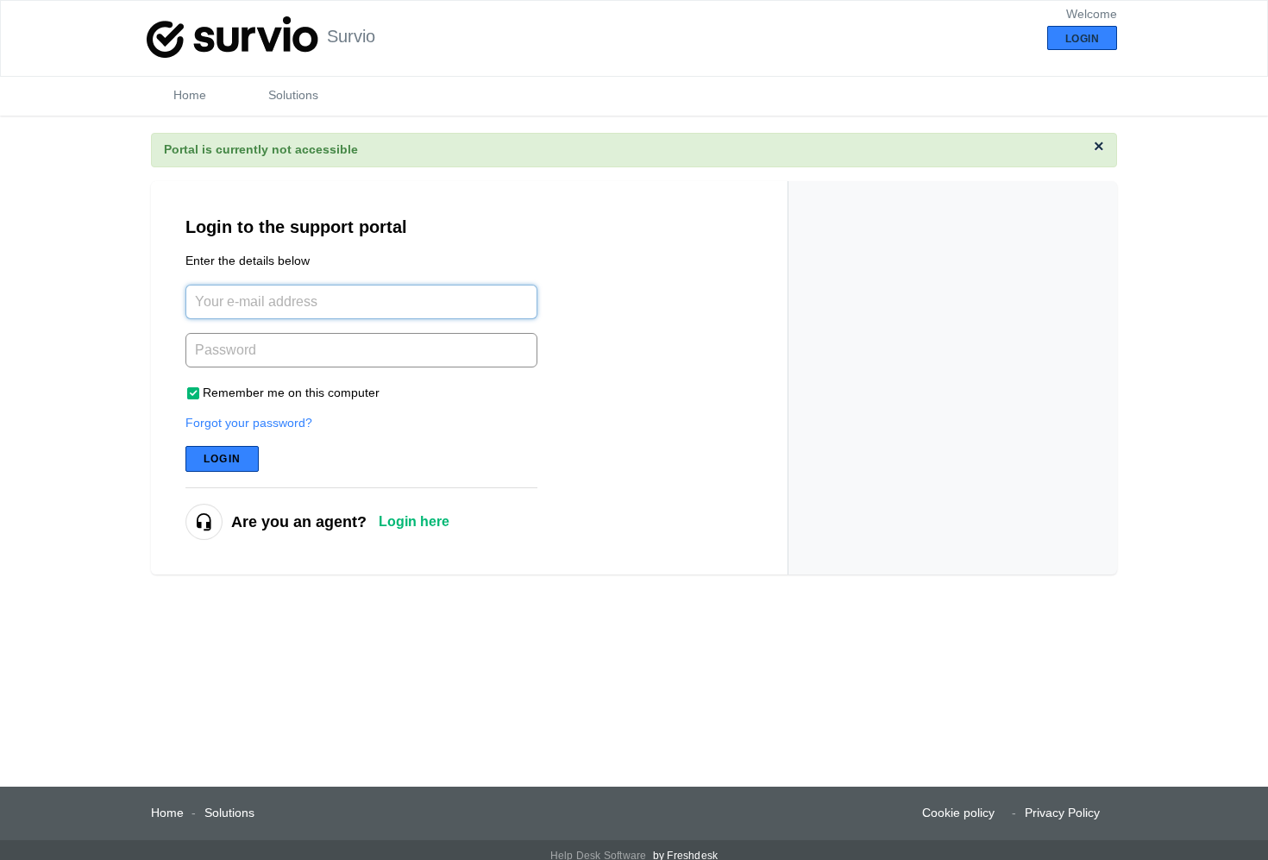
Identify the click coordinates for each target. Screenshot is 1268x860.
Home (189, 95)
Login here (414, 521)
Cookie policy (958, 812)
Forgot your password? (248, 423)
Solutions (293, 95)
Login (222, 459)
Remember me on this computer (291, 392)
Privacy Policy (1062, 812)
